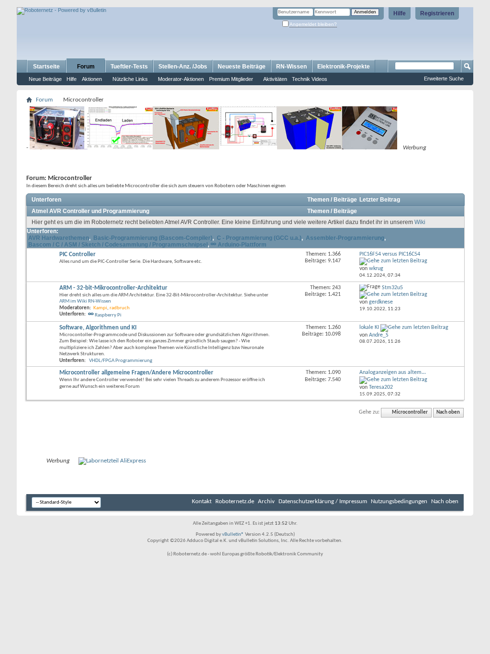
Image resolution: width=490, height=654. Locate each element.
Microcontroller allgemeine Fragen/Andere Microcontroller (136, 373)
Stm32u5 (392, 288)
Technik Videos (309, 79)
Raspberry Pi (108, 315)
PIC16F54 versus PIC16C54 (389, 254)
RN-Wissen (291, 66)
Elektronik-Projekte (343, 66)
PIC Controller (77, 254)
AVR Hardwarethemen (58, 238)
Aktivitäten (275, 79)
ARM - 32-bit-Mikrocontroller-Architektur (113, 288)
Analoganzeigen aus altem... (392, 372)
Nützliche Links (130, 79)
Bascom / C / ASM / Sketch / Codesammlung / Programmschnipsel (118, 244)
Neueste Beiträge (242, 66)
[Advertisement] (129, 3)
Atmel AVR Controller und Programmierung (90, 211)
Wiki (419, 222)
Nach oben (448, 412)
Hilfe (399, 13)
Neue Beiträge (45, 79)
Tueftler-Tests (129, 66)
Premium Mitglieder (231, 79)
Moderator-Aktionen (181, 79)
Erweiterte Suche (444, 78)
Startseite (46, 66)
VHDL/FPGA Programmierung (120, 360)
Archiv (266, 501)
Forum (86, 66)
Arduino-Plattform (242, 244)
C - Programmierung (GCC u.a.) (259, 238)
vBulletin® (233, 534)
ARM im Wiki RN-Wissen (85, 301)
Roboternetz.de (234, 501)
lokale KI (369, 327)
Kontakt (202, 501)
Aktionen (92, 79)
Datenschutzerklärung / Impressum (322, 501)
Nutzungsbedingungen (399, 501)
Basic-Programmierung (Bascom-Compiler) (152, 238)
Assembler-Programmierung (345, 238)
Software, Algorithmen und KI (97, 328)
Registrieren (437, 13)
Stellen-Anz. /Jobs (182, 66)
